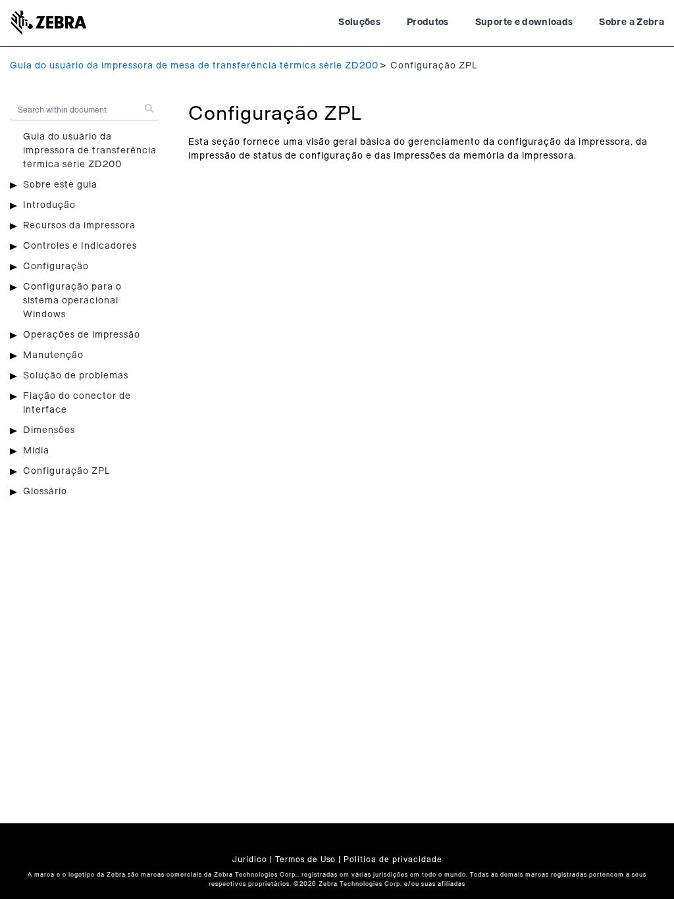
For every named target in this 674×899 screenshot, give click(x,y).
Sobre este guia (60, 185)
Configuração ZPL (66, 471)
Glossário (45, 491)
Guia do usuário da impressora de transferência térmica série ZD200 (90, 150)
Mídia (36, 450)
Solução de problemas (75, 375)
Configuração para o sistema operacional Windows (72, 300)
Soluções (359, 22)
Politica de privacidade (393, 859)
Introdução (49, 205)
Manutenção (53, 355)
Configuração (56, 266)
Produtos (428, 22)
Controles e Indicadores (80, 246)
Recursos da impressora (79, 225)
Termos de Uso (305, 859)
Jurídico (249, 859)
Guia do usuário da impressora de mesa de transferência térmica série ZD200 (194, 65)
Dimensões (49, 430)
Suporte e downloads (524, 22)
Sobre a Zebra (631, 22)
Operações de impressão (81, 335)
